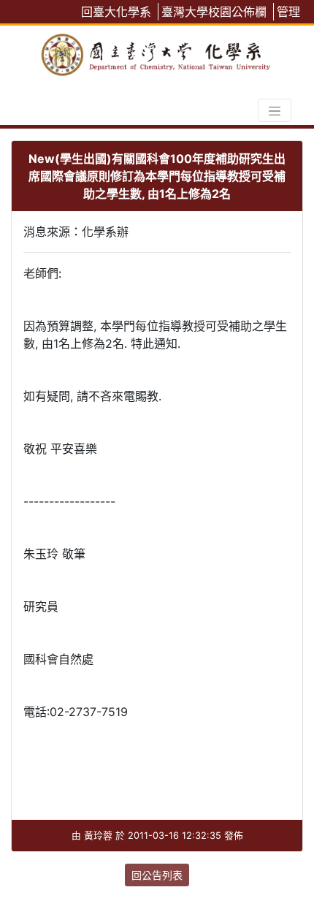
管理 (288, 11)
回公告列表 (157, 875)
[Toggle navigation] (274, 110)
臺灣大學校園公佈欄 (214, 11)
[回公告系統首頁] (157, 52)
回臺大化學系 (116, 11)
